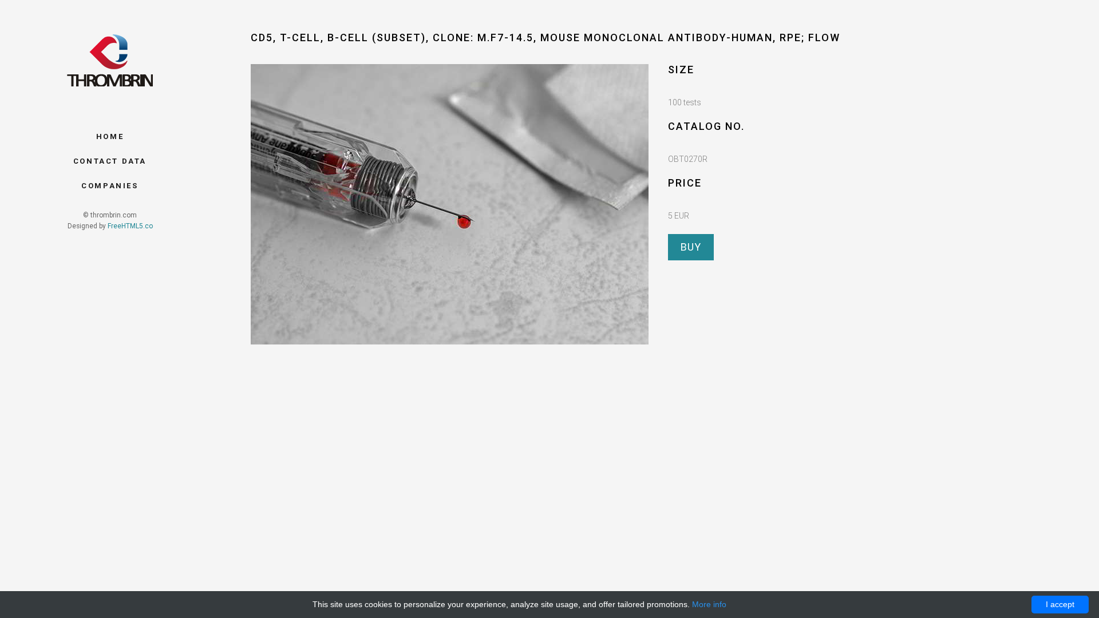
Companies (109, 185)
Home (110, 136)
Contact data (110, 161)
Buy (691, 247)
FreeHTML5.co (130, 226)
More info (709, 604)
